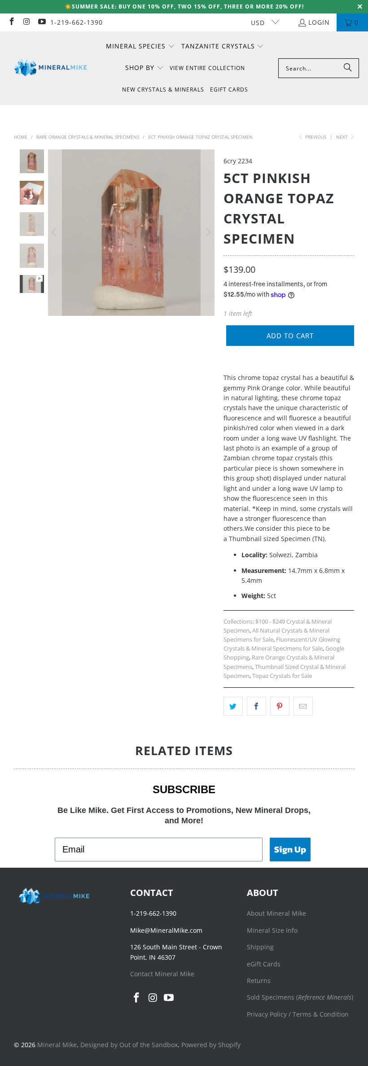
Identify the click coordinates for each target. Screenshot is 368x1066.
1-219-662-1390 (76, 22)
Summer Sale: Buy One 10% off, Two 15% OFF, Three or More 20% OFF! (188, 6)
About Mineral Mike (276, 913)
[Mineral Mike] (50, 68)
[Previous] (55, 232)
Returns (259, 980)
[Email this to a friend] (303, 706)
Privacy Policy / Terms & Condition (298, 1014)
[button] (140, 46)
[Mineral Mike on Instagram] (26, 22)
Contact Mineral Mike (162, 974)
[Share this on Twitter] (233, 706)
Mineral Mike (57, 1044)
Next (342, 137)
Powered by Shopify (211, 1044)
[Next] (208, 232)
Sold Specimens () (300, 997)
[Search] (348, 68)
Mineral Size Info (272, 930)
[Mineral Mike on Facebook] (11, 22)
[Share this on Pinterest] (279, 706)
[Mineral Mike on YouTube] (41, 22)
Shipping (260, 947)
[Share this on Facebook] (256, 706)
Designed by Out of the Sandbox (129, 1044)
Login (319, 22)
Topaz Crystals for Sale (282, 676)
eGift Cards (263, 964)
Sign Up (290, 849)
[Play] (131, 232)
